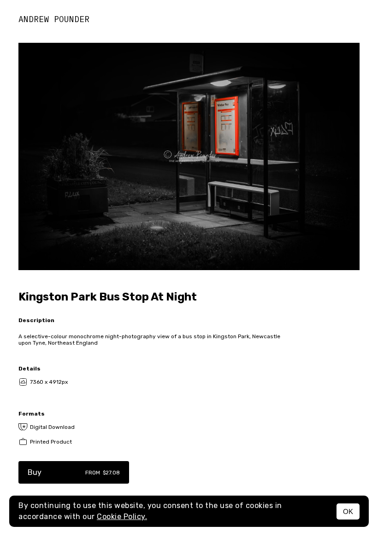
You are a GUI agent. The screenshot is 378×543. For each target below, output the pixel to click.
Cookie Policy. (122, 516)
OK (348, 511)
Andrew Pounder (53, 19)
